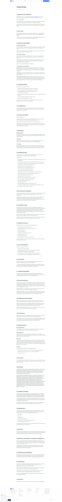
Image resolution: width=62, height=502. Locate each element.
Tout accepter (9, 500)
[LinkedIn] (51, 499)
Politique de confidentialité (3, 498)
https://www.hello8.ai (34, 16)
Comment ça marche (25, 1)
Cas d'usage (20, 494)
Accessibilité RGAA (21, 495)
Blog (36, 492)
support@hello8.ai (21, 19)
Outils (19, 493)
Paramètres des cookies (47, 493)
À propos (37, 1)
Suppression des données (47, 492)
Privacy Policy (35, 261)
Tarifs (19, 492)
